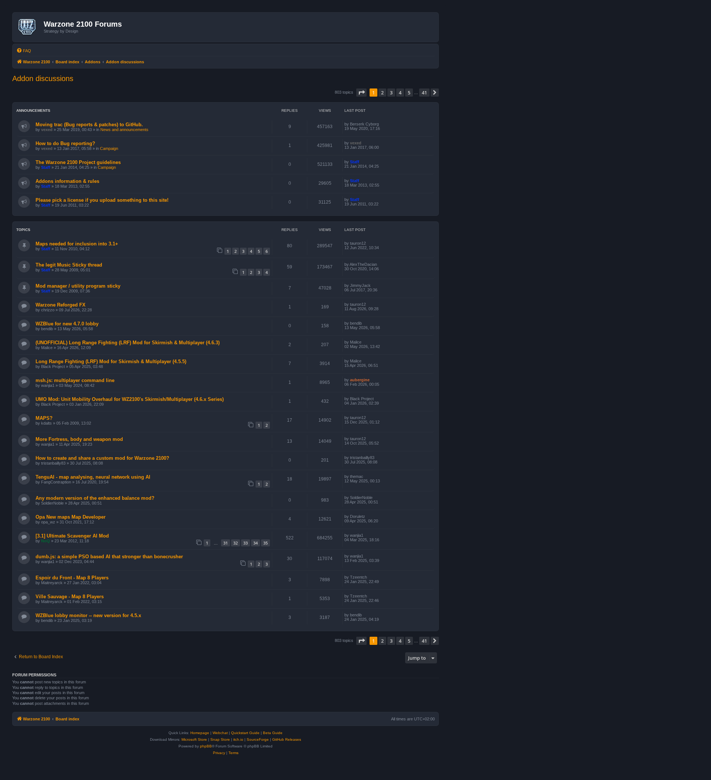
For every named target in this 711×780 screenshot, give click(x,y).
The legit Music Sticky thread (69, 265)
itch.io (238, 739)
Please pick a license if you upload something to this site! (102, 200)
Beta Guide (273, 733)
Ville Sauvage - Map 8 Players (70, 596)
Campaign (109, 148)
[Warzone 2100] (29, 27)
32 (235, 543)
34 (255, 543)
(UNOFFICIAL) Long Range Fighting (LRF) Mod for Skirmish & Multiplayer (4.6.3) (128, 342)
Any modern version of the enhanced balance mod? (95, 498)
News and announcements (124, 129)
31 (225, 543)
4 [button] (400, 92)
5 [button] (409, 92)
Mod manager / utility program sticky (78, 286)
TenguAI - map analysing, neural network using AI (93, 477)
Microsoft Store (194, 739)
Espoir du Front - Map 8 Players (72, 577)
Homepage (199, 733)
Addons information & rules (67, 181)
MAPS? (44, 418)
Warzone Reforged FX (61, 305)
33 (245, 543)
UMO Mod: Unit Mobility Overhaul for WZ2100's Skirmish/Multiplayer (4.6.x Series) (130, 399)
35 (265, 543)
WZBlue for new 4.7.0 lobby (67, 324)
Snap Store (220, 739)
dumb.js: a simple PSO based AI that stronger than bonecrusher (109, 556)
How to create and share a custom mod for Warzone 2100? (102, 458)
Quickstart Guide (245, 733)
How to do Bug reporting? (65, 143)
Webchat (220, 733)
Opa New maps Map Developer (71, 517)
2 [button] (382, 92)
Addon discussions (42, 78)
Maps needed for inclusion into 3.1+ (77, 244)
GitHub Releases (286, 739)
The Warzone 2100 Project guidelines (78, 162)
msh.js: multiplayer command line (75, 380)
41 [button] (424, 92)
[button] (361, 92)
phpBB (206, 746)
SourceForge (258, 739)
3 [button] (391, 92)
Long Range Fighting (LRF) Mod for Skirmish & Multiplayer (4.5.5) (111, 361)
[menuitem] (23, 50)
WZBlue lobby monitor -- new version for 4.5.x (88, 615)
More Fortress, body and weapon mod (79, 439)
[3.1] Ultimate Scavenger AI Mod (72, 536)
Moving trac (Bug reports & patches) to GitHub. (89, 124)
